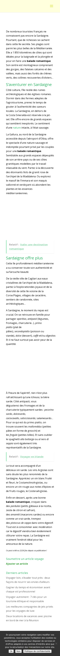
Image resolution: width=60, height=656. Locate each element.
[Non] (56, 643)
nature (17, 127)
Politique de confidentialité (37, 651)
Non (18, 651)
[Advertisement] (29, 218)
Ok (11, 651)
